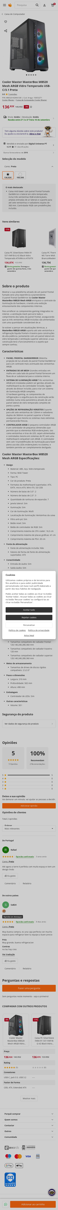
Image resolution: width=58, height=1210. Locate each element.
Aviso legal (29, 635)
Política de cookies (17, 630)
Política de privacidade (38, 630)
